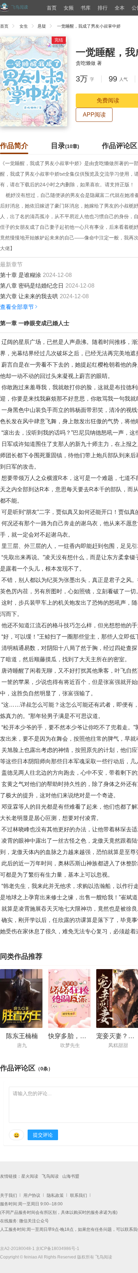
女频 (69, 8)
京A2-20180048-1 (17, 1248)
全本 (120, 8)
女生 (23, 26)
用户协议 (31, 1195)
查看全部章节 (17, 307)
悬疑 (42, 26)
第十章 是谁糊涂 (20, 275)
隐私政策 (55, 1195)
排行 (103, 8)
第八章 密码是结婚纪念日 (32, 286)
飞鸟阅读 (50, 1176)
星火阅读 (29, 1176)
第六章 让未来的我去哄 (29, 296)
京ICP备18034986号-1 (57, 1248)
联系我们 (78, 1195)
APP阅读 (94, 115)
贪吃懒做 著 (89, 63)
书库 (86, 8)
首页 (52, 8)
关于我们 (8, 1195)
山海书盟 (70, 1176)
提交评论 (43, 1135)
